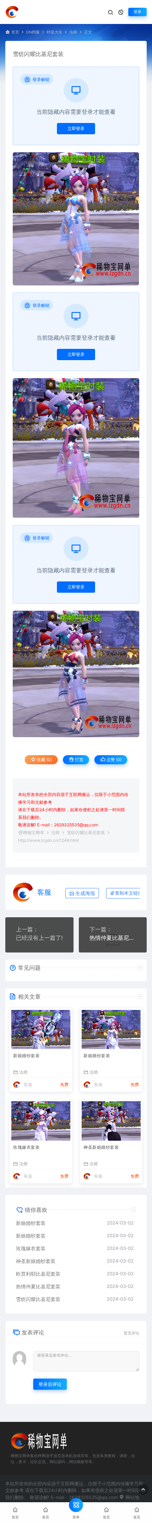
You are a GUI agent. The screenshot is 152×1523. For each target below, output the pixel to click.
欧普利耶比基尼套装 (38, 1274)
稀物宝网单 (33, 832)
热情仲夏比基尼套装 (112, 937)
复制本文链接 (128, 893)
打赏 (78, 759)
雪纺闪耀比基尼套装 (38, 1299)
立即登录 (76, 128)
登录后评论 (50, 1384)
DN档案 (33, 32)
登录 (137, 12)
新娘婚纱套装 (26, 1055)
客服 (44, 892)
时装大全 (54, 32)
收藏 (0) (44, 759)
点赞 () (113, 759)
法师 (73, 32)
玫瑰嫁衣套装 (26, 1147)
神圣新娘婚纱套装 (101, 1147)
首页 (15, 32)
